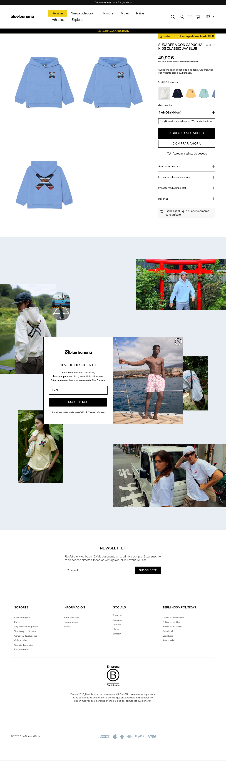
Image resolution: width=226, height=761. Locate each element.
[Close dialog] (178, 341)
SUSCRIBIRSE (78, 401)
